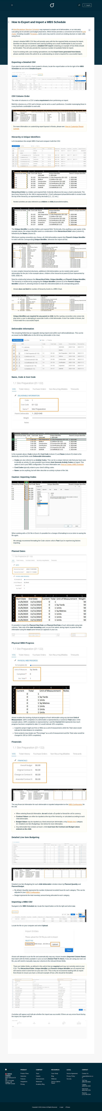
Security (69, 1079)
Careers (38, 1076)
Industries (23, 1076)
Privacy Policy (71, 1076)
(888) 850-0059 (86, 1082)
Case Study (54, 1073)
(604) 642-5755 (86, 1090)
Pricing (23, 1084)
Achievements (40, 1079)
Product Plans (25, 1073)
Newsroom (39, 1081)
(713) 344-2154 (86, 1094)
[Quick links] (52, 5)
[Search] (79, 5)
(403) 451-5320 (86, 1086)
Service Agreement (72, 1073)
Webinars (54, 1079)
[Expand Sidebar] (9, 535)
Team (37, 1073)
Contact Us (85, 1073)
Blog (52, 1076)
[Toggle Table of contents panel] (89, 30)
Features (23, 1079)
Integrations (24, 1081)
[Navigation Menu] (12, 5)
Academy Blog (40, 1084)
